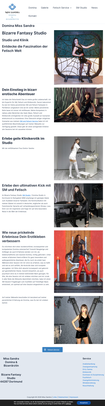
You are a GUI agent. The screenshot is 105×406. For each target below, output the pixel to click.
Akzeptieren (84, 403)
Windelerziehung (89, 383)
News (94, 7)
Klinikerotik (87, 372)
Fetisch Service (61, 7)
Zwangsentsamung (90, 367)
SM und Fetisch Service (29, 121)
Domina (33, 7)
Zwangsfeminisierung (91, 380)
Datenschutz (63, 397)
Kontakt (33, 16)
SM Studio (81, 7)
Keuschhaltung (88, 386)
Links (55, 397)
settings (68, 404)
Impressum (74, 397)
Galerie (44, 7)
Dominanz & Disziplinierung (93, 375)
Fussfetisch (87, 377)
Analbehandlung (89, 364)
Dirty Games (87, 369)
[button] (70, 8)
